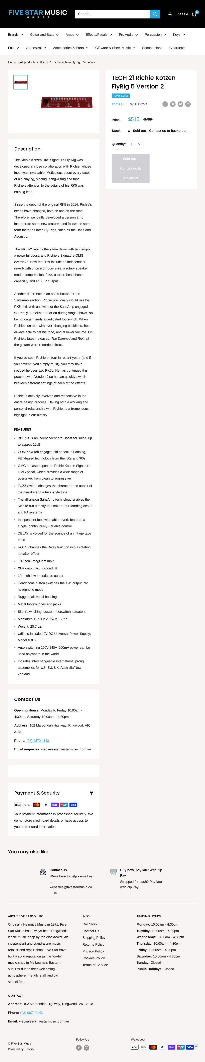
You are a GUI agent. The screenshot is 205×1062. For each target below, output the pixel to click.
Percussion (153, 35)
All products (27, 62)
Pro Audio (126, 35)
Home (12, 62)
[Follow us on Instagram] (86, 1048)
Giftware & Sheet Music (113, 48)
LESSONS (181, 14)
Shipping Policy (94, 938)
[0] (193, 14)
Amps (70, 35)
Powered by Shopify (21, 1049)
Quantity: (119, 144)
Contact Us (90, 931)
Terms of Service (95, 965)
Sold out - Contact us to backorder (130, 168)
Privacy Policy (93, 951)
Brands (13, 35)
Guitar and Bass (42, 35)
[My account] (170, 14)
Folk (11, 48)
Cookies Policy (93, 958)
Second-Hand (152, 48)
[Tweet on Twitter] (180, 104)
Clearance (177, 48)
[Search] (155, 14)
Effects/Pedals (97, 35)
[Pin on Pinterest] (173, 104)
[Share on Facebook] (165, 104)
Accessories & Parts (68, 48)
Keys (177, 35)
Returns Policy (93, 944)
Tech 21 (118, 104)
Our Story (89, 924)
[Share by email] (188, 104)
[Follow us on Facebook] (79, 1048)
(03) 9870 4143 (37, 741)
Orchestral (34, 48)
